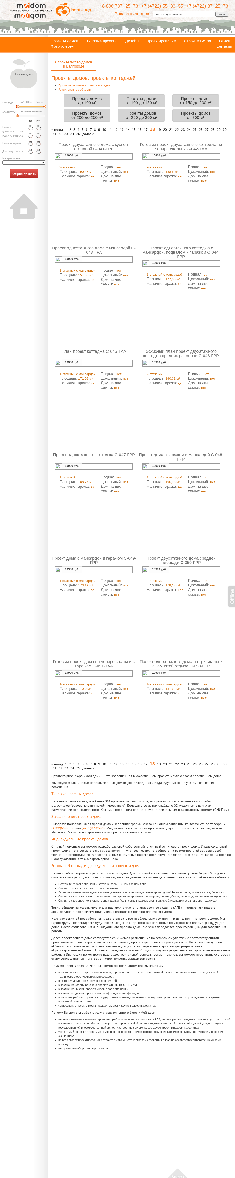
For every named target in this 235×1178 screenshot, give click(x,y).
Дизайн (132, 41)
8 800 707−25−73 (120, 6)
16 (140, 129)
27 (207, 129)
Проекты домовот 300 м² (196, 115)
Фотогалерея (62, 46)
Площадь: (8, 102)
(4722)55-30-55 (62, 828)
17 (146, 129)
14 (128, 129)
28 (213, 129)
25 (195, 129)
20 (165, 129)
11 (110, 129)
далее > (88, 134)
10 (104, 129)
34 (72, 134)
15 (134, 129)
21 (171, 129)
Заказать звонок (132, 13)
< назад (57, 129)
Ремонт (225, 41)
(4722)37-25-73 (93, 828)
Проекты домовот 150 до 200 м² (196, 100)
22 (177, 129)
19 (159, 129)
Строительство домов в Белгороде (73, 64)
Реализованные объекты (74, 89)
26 (201, 129)
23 (183, 129)
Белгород (81, 9)
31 (54, 134)
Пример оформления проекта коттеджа (84, 85)
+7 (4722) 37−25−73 (207, 6)
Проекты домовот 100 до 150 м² (141, 100)
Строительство (197, 41)
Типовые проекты (101, 41)
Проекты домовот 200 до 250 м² (87, 115)
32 (60, 134)
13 (122, 129)
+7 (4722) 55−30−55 (162, 6)
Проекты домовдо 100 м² (87, 100)
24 (189, 129)
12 (116, 129)
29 (219, 129)
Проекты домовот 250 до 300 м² (141, 115)
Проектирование (161, 41)
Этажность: (9, 112)
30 (225, 129)
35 (78, 134)
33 (66, 134)
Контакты (223, 46)
